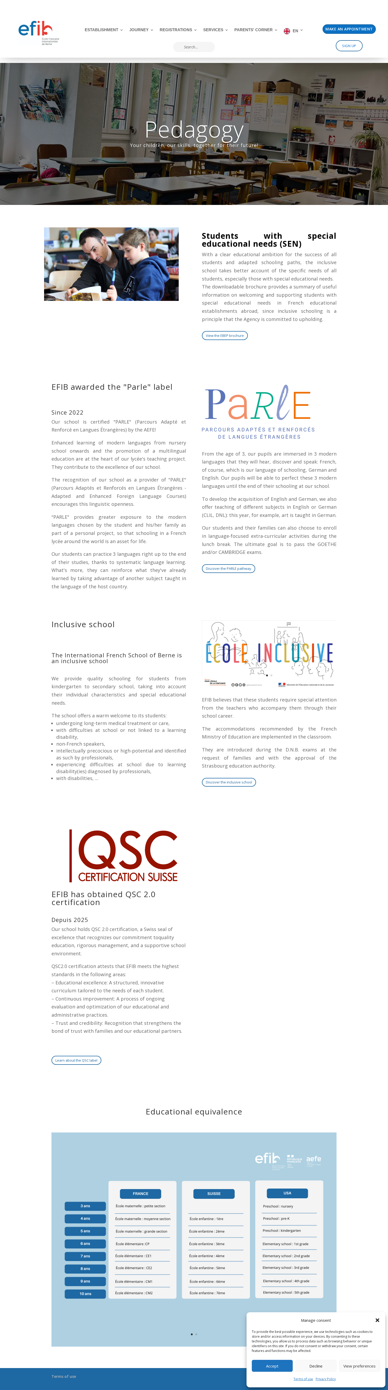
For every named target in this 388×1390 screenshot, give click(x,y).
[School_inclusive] (269, 686)
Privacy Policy (326, 1379)
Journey (139, 30)
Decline (316, 1366)
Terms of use (303, 1379)
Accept (272, 1366)
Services (213, 30)
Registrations (176, 30)
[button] (377, 1320)
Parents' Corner (253, 30)
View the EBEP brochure (225, 335)
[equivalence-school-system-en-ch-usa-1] (194, 1345)
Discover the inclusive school (229, 782)
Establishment (101, 30)
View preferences (359, 1366)
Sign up (349, 45)
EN (295, 31)
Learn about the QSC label (76, 1060)
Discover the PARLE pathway (228, 568)
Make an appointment (349, 28)
